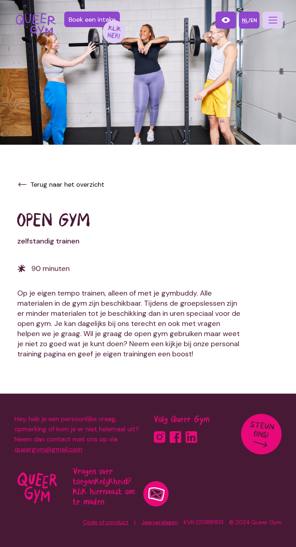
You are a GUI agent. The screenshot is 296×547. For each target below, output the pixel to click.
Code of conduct (106, 522)
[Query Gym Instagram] (159, 437)
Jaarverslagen (159, 522)
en (254, 20)
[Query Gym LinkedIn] (191, 437)
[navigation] (272, 20)
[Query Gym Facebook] (175, 437)
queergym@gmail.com (48, 449)
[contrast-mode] (226, 20)
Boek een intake (92, 19)
